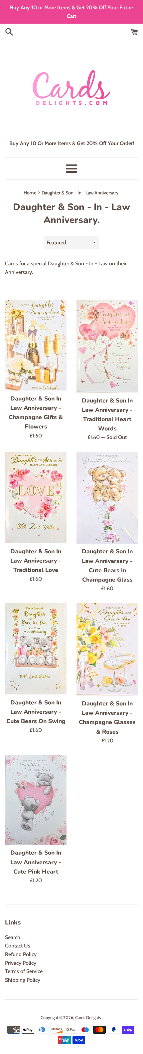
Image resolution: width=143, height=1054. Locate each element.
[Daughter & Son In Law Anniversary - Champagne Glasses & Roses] (107, 649)
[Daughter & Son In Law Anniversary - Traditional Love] (36, 497)
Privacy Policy (20, 963)
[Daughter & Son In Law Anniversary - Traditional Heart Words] (107, 346)
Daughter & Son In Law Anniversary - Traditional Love (35, 560)
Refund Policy (21, 954)
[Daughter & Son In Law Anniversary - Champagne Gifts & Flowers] (36, 345)
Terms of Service (24, 971)
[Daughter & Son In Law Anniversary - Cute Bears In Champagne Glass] (107, 497)
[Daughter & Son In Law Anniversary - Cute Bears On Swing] (36, 648)
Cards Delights (88, 1017)
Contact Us (17, 945)
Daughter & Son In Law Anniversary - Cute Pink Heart (35, 862)
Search (12, 937)
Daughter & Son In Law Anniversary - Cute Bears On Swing (36, 711)
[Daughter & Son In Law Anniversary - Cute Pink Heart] (36, 800)
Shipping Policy (22, 980)
